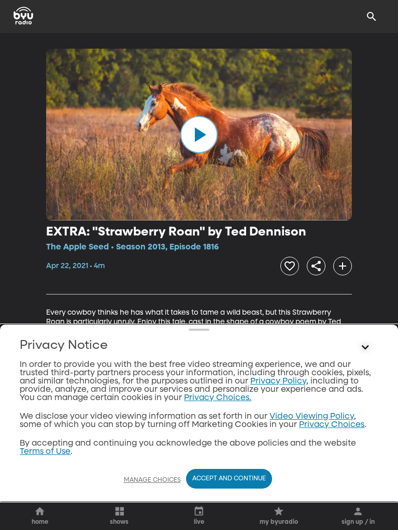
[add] (342, 266)
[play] (199, 134)
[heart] (289, 266)
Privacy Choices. (217, 398)
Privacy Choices (331, 425)
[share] (316, 266)
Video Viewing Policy (311, 417)
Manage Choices (152, 480)
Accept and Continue (229, 479)
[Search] (371, 16)
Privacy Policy (278, 381)
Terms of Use (45, 452)
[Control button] (365, 348)
